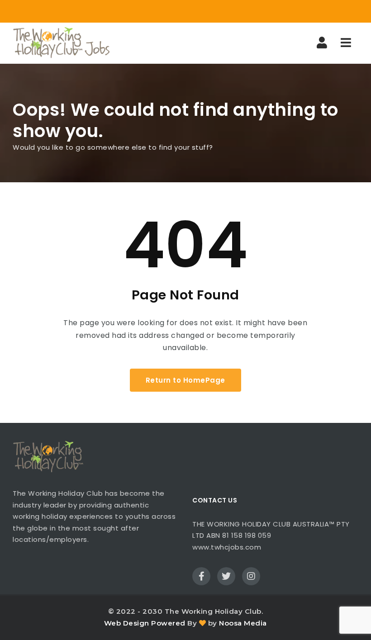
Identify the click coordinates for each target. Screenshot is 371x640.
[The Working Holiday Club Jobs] (61, 43)
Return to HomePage (185, 380)
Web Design (126, 623)
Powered (168, 623)
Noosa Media (243, 623)
